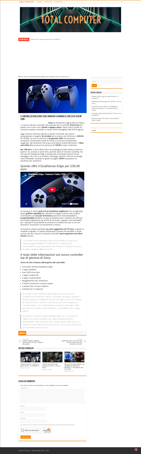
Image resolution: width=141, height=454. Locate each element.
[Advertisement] (70, 57)
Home (21, 76)
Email (22, 412)
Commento (24, 388)
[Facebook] (121, 2)
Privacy (27, 450)
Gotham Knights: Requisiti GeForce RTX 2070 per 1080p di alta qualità (33, 342)
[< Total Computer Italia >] (70, 19)
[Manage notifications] (136, 449)
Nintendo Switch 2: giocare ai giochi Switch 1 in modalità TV (45, 39)
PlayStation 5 (75, 125)
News (25, 76)
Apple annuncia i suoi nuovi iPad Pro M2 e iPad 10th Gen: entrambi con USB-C (72, 342)
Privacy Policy (58, 2)
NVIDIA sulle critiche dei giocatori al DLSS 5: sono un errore (51, 365)
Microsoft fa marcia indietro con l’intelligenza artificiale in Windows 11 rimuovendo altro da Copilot (74, 366)
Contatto (39, 2)
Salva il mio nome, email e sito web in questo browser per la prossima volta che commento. (49, 425)
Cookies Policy (48, 2)
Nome (22, 406)
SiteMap (94, 130)
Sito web (22, 418)
